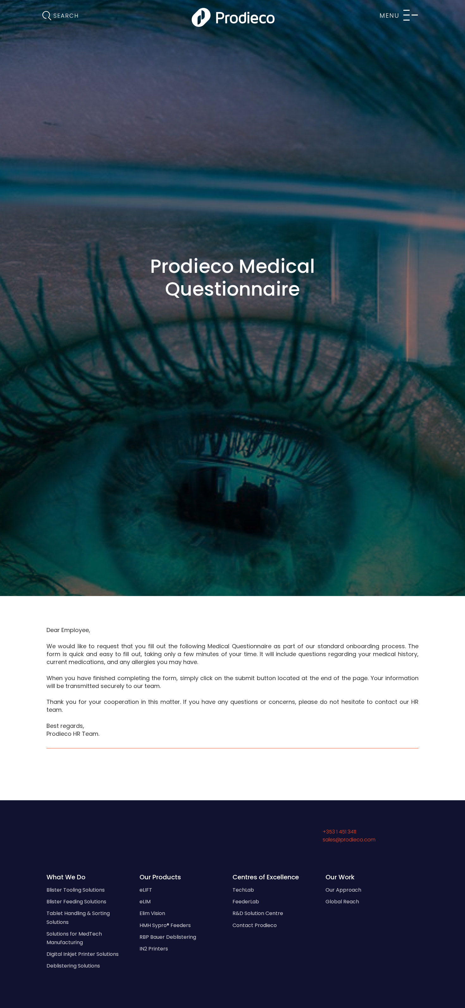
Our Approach (343, 890)
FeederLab (245, 901)
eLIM (145, 901)
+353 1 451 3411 (339, 831)
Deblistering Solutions (73, 965)
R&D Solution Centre (257, 913)
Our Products (160, 877)
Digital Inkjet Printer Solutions (82, 954)
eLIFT (146, 890)
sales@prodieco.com (349, 839)
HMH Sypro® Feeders (165, 925)
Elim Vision (152, 913)
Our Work (340, 877)
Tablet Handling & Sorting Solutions (78, 917)
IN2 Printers (154, 948)
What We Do (65, 877)
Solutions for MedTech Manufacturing (74, 938)
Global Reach (342, 901)
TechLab (243, 890)
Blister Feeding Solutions (76, 901)
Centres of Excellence (265, 877)
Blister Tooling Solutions (75, 890)
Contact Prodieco (254, 925)
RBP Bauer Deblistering (168, 937)
